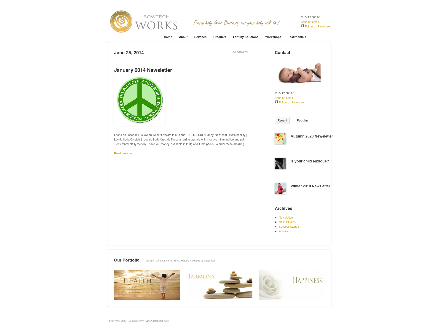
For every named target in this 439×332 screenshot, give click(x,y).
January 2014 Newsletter (143, 69)
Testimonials (297, 37)
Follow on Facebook (317, 26)
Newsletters (286, 217)
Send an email (310, 22)
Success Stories (289, 226)
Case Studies (287, 222)
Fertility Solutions (245, 37)
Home (168, 37)
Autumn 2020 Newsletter (312, 136)
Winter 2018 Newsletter (310, 186)
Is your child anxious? (310, 161)
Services (200, 37)
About (183, 37)
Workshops (273, 37)
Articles (283, 231)
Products (219, 37)
